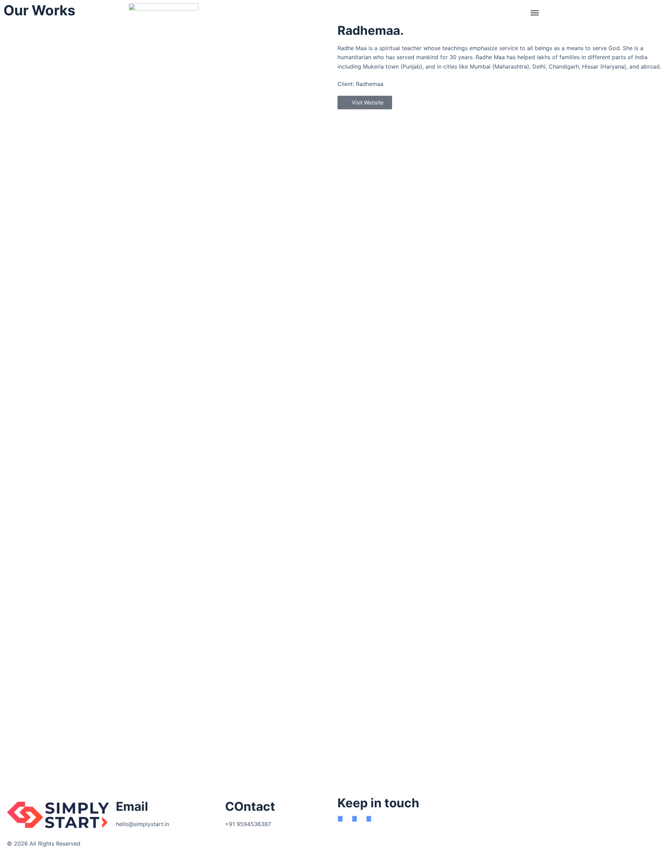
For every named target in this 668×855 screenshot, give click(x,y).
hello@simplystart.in (142, 824)
